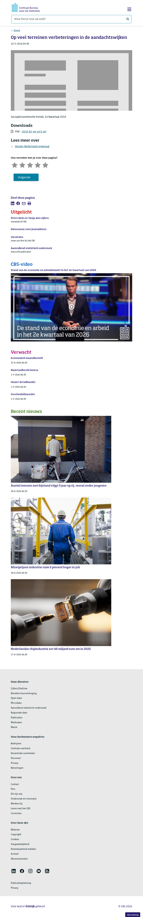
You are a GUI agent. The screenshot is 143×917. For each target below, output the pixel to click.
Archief (14, 854)
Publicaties (16, 718)
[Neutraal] (30, 164)
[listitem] (12, 203)
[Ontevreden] (22, 164)
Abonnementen (19, 859)
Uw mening (132, 915)
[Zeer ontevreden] (14, 164)
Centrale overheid (20, 748)
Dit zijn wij (16, 794)
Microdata (16, 703)
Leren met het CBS (20, 808)
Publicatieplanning (21, 883)
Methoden (16, 722)
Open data (16, 698)
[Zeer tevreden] (45, 164)
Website (15, 830)
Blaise (14, 727)
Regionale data (19, 713)
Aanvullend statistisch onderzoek (28, 708)
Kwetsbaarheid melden (23, 849)
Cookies (15, 839)
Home (17, 30)
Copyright (16, 834)
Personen (16, 758)
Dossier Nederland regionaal (32, 146)
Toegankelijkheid (20, 844)
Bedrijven (16, 744)
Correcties (16, 813)
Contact (15, 784)
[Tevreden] (38, 164)
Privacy (14, 763)
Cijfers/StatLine (19, 688)
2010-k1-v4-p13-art (34, 131)
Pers (13, 789)
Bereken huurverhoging (24, 693)
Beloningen (17, 768)
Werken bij (16, 804)
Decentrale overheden (23, 753)
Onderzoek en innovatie (24, 799)
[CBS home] (26, 7)
